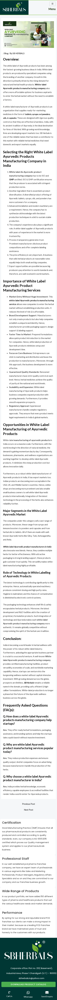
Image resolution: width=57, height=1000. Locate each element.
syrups (35, 114)
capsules (12, 118)
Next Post (28, 810)
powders (46, 114)
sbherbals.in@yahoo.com (31, 978)
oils (4, 118)
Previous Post (28, 804)
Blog (6, 53)
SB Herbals (29, 683)
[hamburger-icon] (52, 4)
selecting (20, 652)
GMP (11, 179)
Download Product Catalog (28, 984)
